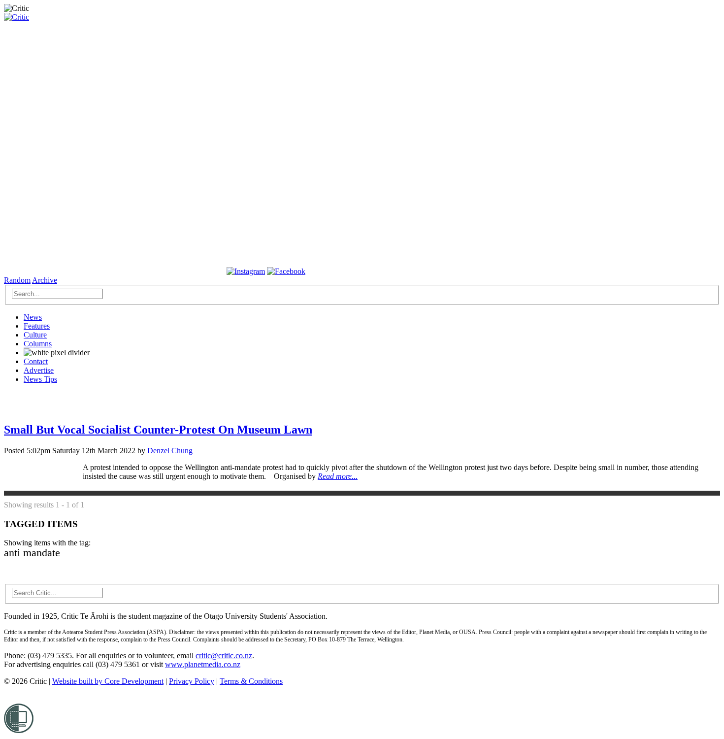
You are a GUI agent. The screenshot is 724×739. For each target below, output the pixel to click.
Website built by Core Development (108, 681)
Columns (38, 343)
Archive (44, 280)
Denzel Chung (170, 450)
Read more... (338, 476)
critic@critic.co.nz (224, 655)
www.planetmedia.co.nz (202, 664)
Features (37, 326)
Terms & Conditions (251, 681)
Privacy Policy (191, 681)
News (33, 317)
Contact (36, 361)
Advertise (39, 370)
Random (17, 280)
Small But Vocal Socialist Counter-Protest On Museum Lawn (158, 429)
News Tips (40, 379)
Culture (35, 335)
